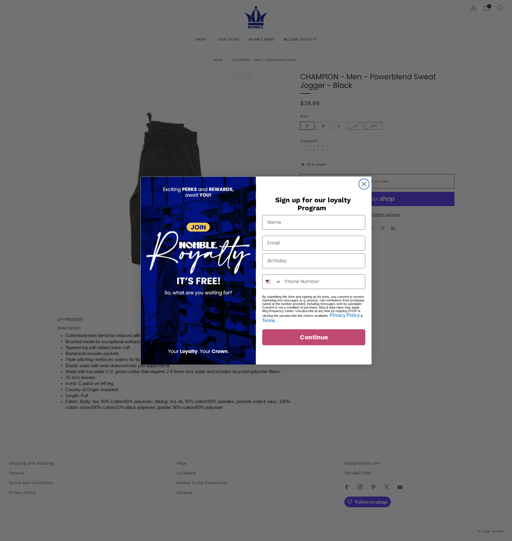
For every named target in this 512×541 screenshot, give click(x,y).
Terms (268, 320)
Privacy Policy (345, 315)
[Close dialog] (364, 184)
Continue (314, 337)
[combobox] (272, 281)
